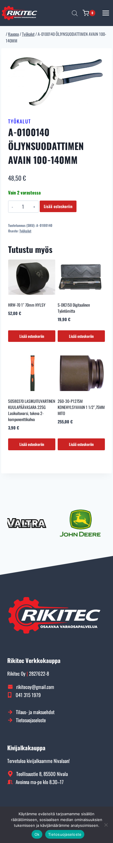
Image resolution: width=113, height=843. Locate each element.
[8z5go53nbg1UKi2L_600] (56, 81)
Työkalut (19, 121)
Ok (37, 834)
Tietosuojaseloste (64, 834)
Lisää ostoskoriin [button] (31, 336)
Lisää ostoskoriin (58, 206)
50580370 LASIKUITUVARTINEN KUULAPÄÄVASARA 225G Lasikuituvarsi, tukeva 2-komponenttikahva (31, 410)
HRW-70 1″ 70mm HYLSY (26, 305)
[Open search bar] (75, 13)
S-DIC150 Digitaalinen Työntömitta (74, 308)
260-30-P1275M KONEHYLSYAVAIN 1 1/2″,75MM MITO (81, 407)
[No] (106, 825)
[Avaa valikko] (106, 12)
